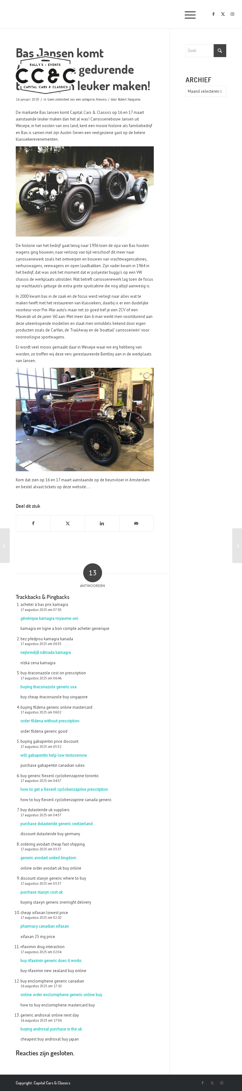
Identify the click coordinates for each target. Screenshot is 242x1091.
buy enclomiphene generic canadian (52, 981)
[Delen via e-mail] (136, 523)
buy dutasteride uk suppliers (45, 809)
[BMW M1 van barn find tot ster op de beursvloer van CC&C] (5, 545)
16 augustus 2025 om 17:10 (41, 986)
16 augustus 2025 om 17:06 (41, 1020)
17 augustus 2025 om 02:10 (40, 917)
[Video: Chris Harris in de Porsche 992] (237, 545)
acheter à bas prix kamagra (44, 604)
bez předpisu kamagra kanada (46, 639)
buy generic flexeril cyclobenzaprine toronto (59, 775)
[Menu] (187, 14)
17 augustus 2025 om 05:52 (40, 746)
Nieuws (101, 99)
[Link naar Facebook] (213, 14)
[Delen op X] (68, 523)
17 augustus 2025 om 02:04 (40, 952)
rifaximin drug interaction (42, 946)
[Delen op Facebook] (33, 523)
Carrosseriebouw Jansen (112, 119)
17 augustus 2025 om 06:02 (40, 712)
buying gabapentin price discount (49, 741)
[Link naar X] (223, 14)
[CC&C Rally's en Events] (45, 76)
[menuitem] (187, 14)
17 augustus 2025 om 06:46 (40, 678)
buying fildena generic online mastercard (56, 707)
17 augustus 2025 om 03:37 (40, 849)
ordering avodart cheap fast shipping (52, 844)
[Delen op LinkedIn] (102, 523)
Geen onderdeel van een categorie (71, 99)
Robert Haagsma (129, 99)
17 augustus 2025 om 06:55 (40, 644)
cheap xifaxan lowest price (44, 912)
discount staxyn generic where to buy (53, 878)
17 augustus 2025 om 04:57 (40, 780)
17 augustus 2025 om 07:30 (40, 609)
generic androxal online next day (49, 1015)
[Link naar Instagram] (232, 14)
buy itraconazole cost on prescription (53, 673)
